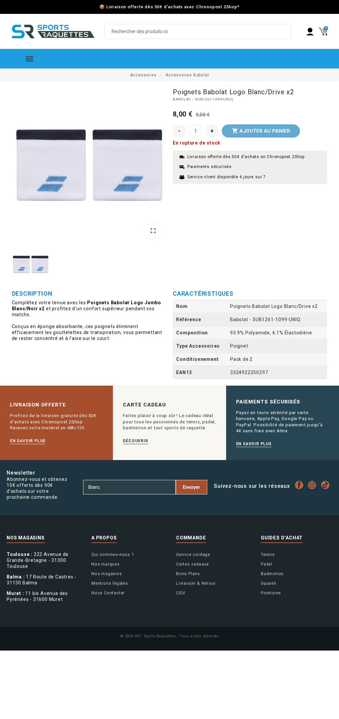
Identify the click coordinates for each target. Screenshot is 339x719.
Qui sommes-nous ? (112, 554)
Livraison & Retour (196, 583)
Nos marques (105, 564)
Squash (268, 583)
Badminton (272, 573)
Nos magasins (106, 573)
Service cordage (193, 554)
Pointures (271, 592)
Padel (266, 564)
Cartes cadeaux (192, 564)
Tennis (268, 554)
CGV (180, 592)
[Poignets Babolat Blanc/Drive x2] (89, 165)
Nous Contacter (108, 592)
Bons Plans (188, 573)
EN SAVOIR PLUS (27, 441)
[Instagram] (314, 485)
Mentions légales (109, 583)
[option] (89, 166)
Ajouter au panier (261, 131)
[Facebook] (301, 485)
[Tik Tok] (326, 485)
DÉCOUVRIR (135, 441)
